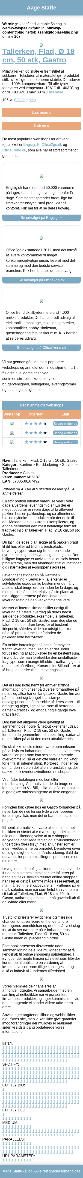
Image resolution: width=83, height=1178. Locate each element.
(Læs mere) (55, 92)
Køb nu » (41, 126)
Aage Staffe (41, 8)
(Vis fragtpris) (25, 100)
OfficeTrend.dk (14, 150)
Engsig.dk (31, 145)
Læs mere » (41, 112)
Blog (29, 1171)
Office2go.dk (52, 145)
